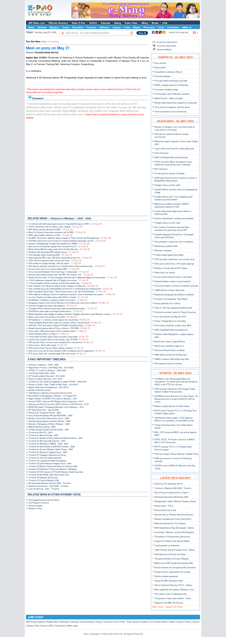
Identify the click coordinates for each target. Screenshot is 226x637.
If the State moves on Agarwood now (170, 593)
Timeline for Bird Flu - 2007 (40, 432)
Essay (99, 621)
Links (127, 27)
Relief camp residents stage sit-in (169, 345)
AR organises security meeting (168, 363)
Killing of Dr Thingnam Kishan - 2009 (44, 412)
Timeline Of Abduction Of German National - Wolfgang (52, 469)
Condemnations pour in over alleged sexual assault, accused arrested (173, 198)
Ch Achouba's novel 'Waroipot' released (171, 93)
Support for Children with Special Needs (172, 541)
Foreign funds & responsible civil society (172, 571)
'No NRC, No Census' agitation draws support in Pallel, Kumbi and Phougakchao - (69, 237)
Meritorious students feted (165, 246)
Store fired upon (161, 152)
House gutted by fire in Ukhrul (167, 303)
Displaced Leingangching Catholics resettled (174, 294)
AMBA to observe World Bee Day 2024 (171, 359)
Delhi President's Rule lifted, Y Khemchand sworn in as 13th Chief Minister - (67, 291)
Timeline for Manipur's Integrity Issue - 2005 (47, 452)
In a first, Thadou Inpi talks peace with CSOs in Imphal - (58, 297)
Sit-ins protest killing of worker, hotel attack (173, 276)
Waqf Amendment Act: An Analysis (170, 523)
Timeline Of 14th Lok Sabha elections (44, 457)
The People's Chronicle (38, 502)
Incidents (144, 621)
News (31, 27)
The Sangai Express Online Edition (44, 499)
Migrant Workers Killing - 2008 (41, 426)
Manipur (54, 27)
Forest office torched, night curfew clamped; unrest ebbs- (58, 336)
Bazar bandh (160, 67)
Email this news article (167, 42)
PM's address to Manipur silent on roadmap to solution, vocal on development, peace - (71, 294)
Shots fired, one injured (164, 272)
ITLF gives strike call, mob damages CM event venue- (57, 353)
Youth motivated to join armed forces (170, 111)
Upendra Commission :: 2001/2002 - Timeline (48, 485)
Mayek (136, 27)
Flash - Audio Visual (129, 621)
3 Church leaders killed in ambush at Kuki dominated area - (59, 283)
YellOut (93, 23)
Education (77, 27)
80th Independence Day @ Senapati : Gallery (174, 527)
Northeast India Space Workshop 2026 (171, 496)
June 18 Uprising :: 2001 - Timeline (43, 488)
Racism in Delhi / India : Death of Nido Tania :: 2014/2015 (53, 384)
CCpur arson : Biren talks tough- (47, 345)
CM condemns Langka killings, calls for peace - (54, 263)
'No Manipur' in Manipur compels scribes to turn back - (57, 299)
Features (91, 27)
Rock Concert (41, 625)
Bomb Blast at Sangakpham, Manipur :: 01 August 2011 (52, 395)
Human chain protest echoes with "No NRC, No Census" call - (60, 274)
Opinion (196, 621)
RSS (51, 625)
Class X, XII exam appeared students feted (173, 307)
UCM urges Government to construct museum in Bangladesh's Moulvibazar (175, 179)
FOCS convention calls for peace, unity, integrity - (55, 226)
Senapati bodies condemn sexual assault (172, 281)
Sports (30, 625)
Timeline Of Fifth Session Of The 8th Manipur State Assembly (55, 471)
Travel (65, 27)
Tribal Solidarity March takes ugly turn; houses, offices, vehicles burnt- (64, 322)
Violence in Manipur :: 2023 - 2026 (43, 364)
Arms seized (160, 63)
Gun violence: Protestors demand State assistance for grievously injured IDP (171, 228)
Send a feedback (164, 49)
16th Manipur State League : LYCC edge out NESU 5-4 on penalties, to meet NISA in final (174, 419)
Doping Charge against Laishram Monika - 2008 (49, 421)
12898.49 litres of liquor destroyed (169, 290)
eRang (117, 23)
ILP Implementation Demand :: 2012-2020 (46, 375)
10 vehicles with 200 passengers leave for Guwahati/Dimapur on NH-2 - (65, 223)
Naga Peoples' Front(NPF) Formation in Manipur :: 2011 (53, 398)
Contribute (173, 27)
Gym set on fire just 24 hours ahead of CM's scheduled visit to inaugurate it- (66, 350)
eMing (144, 23)
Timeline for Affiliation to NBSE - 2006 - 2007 (48, 443)
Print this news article (166, 45)
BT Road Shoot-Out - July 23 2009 (43, 409)
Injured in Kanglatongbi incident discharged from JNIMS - (59, 243)
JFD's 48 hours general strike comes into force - (54, 260)
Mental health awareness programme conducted (175, 102)
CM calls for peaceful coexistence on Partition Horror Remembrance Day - (66, 266)
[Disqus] (87, 167)
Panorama (149, 27)
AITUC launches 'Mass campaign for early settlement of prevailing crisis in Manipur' (173, 163)
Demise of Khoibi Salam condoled (169, 350)
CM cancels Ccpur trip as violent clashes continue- (56, 347)
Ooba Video (131, 23)
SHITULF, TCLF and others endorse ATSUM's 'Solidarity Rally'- (61, 325)
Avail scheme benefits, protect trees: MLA (172, 325)
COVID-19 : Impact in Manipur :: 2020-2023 (47, 370)
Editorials (64, 621)
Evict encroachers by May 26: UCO (170, 316)
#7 (168, 483)
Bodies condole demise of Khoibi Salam (172, 406)
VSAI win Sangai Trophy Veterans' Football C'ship (176, 453)
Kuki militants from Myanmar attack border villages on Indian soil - (63, 285)
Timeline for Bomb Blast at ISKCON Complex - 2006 (51, 446)
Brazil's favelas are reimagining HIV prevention (175, 567)
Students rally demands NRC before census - (53, 252)
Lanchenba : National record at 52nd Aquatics (174, 532)
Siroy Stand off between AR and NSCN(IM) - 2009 (50, 415)
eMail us (186, 27)
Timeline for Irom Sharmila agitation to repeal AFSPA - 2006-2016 (57, 381)
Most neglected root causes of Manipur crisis (174, 589)
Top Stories (60, 625)
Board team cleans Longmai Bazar (169, 341)
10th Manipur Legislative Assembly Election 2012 (50, 392)
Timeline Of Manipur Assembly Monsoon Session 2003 (52, 466)
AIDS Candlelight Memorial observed (170, 157)
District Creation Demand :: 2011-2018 (45, 378)
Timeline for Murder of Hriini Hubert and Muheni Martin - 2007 (55, 438)
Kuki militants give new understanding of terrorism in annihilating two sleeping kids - (70, 288)
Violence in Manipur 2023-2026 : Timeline (172, 488)
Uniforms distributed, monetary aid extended (173, 218)
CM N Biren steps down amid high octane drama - (55, 311)
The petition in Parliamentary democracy (172, 536)
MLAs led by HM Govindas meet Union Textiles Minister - (59, 249)
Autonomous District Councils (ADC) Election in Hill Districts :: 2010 (58, 404)
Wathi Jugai (72, 625)
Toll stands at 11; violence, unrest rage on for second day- (59, 319)
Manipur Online (35, 508)
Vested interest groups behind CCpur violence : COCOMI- (59, 328)
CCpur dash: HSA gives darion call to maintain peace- (57, 331)
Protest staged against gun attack (169, 254)
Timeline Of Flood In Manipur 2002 (43, 480)
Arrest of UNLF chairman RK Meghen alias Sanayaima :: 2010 (55, 401)
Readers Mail (52, 621)
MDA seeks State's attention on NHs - (50, 235)
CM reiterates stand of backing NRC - (50, 254)
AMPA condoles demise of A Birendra (171, 85)
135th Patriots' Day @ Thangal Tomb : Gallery (174, 549)
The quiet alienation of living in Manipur (171, 558)
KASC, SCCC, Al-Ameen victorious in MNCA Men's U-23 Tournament (174, 441)
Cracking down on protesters (167, 545)
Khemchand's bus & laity (165, 510)
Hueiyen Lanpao (35, 505)
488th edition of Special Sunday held (170, 354)
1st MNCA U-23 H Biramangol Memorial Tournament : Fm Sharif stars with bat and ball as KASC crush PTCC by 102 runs (176, 381)
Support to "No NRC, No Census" (168, 602)
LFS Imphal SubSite (159, 621)
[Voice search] (131, 33)
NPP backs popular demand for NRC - (50, 229)
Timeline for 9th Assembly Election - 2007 (47, 440)
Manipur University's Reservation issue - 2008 (48, 418)
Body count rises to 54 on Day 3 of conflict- (52, 316)
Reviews (42, 27)
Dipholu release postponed (166, 576)
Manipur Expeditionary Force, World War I (173, 518)
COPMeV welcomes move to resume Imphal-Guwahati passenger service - (67, 240)
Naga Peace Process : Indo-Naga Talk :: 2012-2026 (50, 367)
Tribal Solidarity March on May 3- (48, 333)
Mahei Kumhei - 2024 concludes (168, 98)
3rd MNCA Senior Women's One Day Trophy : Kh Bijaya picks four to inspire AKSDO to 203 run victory (176, 399)
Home (44, 41)
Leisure (116, 27)
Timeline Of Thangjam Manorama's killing (47, 454)
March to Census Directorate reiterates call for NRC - (57, 232)
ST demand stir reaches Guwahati (169, 173)
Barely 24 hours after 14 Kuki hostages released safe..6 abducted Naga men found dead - (72, 277)
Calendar (105, 23)
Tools (161, 27)
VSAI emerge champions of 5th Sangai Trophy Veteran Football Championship (174, 390)
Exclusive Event (111, 621)
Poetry (188, 621)
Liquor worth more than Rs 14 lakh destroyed (174, 148)
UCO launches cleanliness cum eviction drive (174, 259)
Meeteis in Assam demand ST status (170, 268)
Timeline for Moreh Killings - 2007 (43, 435)
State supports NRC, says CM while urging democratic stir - (60, 257)
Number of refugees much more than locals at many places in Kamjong (174, 128)
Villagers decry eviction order (167, 185)
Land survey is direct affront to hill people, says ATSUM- (58, 339)
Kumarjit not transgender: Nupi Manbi (170, 298)
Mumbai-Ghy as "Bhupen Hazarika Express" (174, 514)
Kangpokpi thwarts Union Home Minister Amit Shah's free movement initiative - (68, 302)
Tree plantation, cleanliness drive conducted (173, 241)
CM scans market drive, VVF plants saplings (174, 263)
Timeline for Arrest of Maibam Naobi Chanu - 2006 (50, 449)
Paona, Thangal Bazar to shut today (170, 320)
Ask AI (142, 33)
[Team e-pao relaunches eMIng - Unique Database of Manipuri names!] (135, 17)
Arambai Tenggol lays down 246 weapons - (52, 305)
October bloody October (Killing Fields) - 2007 (48, 429)
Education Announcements (82, 621)
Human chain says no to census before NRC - (53, 268)
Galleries (104, 27)
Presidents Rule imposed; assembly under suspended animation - (62, 308)
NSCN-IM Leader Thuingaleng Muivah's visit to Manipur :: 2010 (56, 407)
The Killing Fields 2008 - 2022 (41, 373)
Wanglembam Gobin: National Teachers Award (175, 501)
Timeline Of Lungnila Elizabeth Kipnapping (47, 460)
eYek (164, 23)
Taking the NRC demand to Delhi (168, 580)
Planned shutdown (162, 76)
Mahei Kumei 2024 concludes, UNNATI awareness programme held (171, 205)
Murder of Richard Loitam (39, 390)
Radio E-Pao (78, 23)
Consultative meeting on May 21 (168, 71)
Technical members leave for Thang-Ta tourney (175, 312)
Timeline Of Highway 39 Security (43, 477)
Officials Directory (58, 23)
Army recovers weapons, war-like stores (172, 107)
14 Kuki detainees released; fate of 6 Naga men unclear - (58, 280)
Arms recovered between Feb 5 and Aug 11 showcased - (58, 271)
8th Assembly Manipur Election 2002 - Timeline (49, 483)
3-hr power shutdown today (166, 89)
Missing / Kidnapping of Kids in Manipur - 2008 (49, 423)
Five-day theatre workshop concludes (170, 80)
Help (85, 633)
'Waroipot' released (162, 250)
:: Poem (163, 505)
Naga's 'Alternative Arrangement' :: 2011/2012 (48, 387)
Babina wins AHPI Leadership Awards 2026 (173, 563)
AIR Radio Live (36, 23)
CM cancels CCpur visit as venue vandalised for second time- (60, 342)
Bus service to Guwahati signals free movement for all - (58, 246)
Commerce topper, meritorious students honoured (176, 285)
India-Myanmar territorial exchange (169, 554)
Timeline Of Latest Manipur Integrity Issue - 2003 (49, 463)
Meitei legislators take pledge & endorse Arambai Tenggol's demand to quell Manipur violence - (75, 314)
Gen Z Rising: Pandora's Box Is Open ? (171, 492)
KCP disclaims (161, 168)
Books (155, 23)
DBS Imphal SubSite (35, 621)
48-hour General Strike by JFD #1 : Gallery (173, 585)
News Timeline (176, 621)
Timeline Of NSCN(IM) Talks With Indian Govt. (49, 474)
